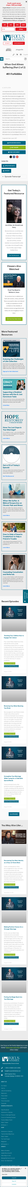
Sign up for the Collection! (10, 371)
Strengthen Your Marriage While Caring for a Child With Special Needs (13, 778)
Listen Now (6, 405)
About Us (4, 1081)
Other (21, 29)
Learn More (6, 438)
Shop (2, 1127)
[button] (11, 157)
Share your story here (13, 1047)
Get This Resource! (14, 255)
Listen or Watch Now (9, 663)
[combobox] (13, 59)
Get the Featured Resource (11, 666)
